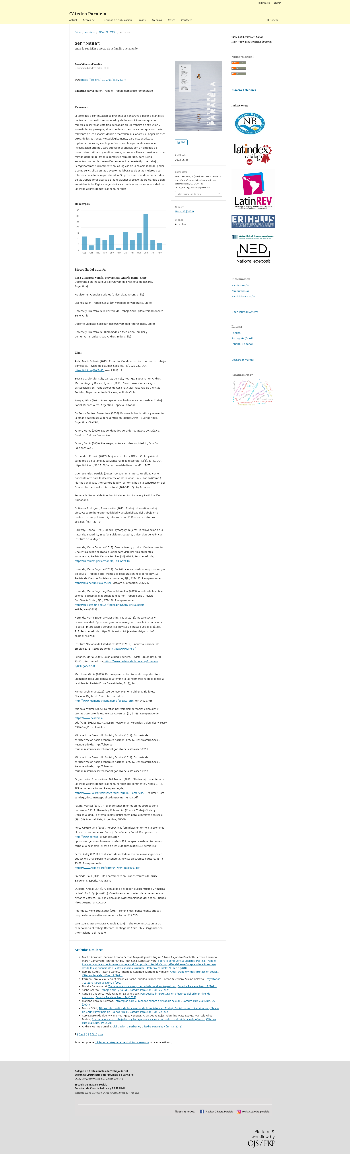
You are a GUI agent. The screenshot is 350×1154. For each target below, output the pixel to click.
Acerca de (89, 20)
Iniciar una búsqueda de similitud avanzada (122, 1042)
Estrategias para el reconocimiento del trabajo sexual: (147, 1001)
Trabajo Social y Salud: (114, 990)
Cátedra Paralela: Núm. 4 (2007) (102, 982)
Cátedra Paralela (87, 14)
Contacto (186, 20)
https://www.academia (89, 718)
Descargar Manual (243, 359)
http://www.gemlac (86, 836)
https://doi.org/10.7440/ (89, 370)
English (236, 333)
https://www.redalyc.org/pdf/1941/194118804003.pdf (107, 867)
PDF (182, 142)
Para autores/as (240, 291)
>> (101, 1034)
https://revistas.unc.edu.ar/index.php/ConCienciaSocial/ (109, 604)
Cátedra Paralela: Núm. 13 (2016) (162, 1026)
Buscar (273, 20)
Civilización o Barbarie (126, 1026)
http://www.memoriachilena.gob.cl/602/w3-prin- (105, 700)
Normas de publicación (118, 20)
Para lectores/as (240, 285)
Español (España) (242, 344)
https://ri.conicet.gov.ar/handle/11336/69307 (102, 561)
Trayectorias (212, 979)
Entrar (277, 2)
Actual (73, 20)
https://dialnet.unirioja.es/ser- (93, 583)
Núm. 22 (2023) (107, 32)
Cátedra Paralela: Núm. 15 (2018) (167, 968)
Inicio (78, 32)
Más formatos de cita (189, 194)
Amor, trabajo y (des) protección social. (194, 971)
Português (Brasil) (243, 338)
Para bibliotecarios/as (243, 296)
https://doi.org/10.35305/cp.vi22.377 (103, 79)
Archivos (156, 20)
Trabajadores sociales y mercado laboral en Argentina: (142, 986)
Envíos (142, 20)
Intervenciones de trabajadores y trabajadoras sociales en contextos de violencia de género (148, 1019)
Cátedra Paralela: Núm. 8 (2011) (197, 986)
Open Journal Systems (245, 312)
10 (95, 1034)
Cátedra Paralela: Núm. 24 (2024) (116, 997)
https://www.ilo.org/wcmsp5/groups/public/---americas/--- (111, 793)
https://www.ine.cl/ (124, 648)
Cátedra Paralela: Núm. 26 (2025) (150, 990)
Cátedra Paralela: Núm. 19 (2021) (102, 975)
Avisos (171, 20)
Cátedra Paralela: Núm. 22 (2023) (150, 1012)
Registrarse (264, 2)
